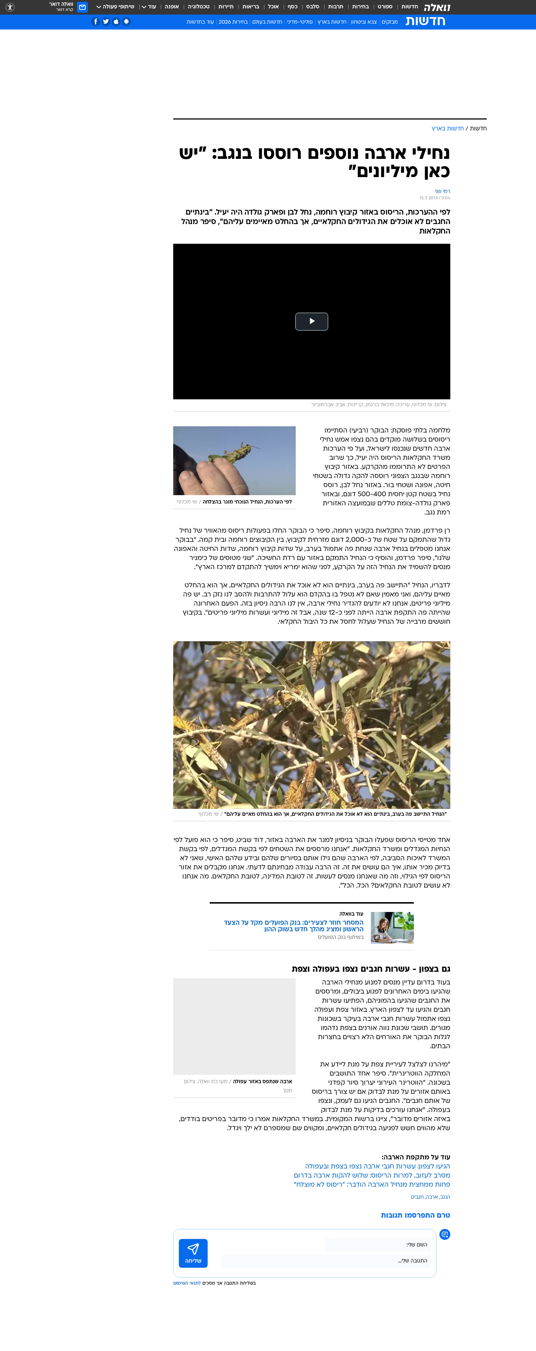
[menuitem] (405, 7)
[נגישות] (10, 7)
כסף (293, 7)
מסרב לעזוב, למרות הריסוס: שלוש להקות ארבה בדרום (372, 1175)
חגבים (417, 1197)
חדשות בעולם (267, 22)
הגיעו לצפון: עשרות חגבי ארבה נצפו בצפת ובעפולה (377, 1166)
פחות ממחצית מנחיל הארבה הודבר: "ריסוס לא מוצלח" (372, 1185)
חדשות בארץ (332, 22)
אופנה (172, 7)
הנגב (445, 1197)
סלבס (312, 7)
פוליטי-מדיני (300, 22)
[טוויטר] (105, 21)
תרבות (335, 7)
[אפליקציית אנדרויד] (126, 21)
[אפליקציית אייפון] (116, 21)
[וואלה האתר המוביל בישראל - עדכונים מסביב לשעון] (437, 7)
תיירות (226, 7)
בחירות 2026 (233, 22)
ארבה (432, 1197)
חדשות (409, 7)
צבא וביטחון (364, 22)
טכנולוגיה (199, 7)
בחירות (360, 7)
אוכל (273, 7)
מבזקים (390, 22)
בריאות (250, 7)
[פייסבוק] (95, 21)
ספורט (385, 7)
